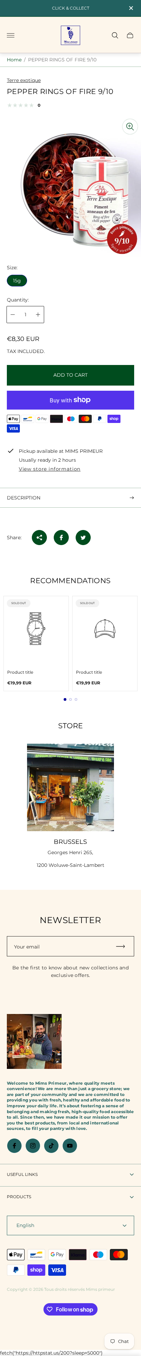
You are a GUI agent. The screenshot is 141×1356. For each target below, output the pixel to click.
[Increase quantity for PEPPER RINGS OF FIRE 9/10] (38, 314)
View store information (49, 469)
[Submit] (123, 946)
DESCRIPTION (23, 498)
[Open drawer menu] (10, 35)
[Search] (115, 35)
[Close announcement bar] (130, 8)
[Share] (39, 537)
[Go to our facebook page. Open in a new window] (14, 1145)
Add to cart (70, 375)
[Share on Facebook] (61, 537)
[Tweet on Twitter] (83, 537)
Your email (27, 947)
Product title (20, 672)
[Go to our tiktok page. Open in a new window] (51, 1145)
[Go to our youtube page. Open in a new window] (69, 1145)
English (25, 1225)
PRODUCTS (19, 1196)
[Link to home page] (34, 1042)
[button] (65, 699)
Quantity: (18, 300)
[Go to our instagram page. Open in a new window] (32, 1145)
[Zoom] (130, 126)
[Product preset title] (36, 628)
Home (14, 60)
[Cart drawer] (130, 35)
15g (17, 281)
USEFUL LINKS (22, 1174)
